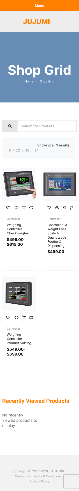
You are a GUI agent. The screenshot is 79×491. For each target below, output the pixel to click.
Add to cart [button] (64, 208)
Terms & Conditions (47, 476)
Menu (39, 5)
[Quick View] (17, 208)
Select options (24, 208)
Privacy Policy (39, 481)
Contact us (23, 476)
